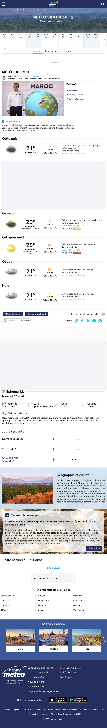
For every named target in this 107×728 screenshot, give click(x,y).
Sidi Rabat (47, 10)
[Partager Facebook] (82, 321)
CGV (30, 709)
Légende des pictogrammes (43, 691)
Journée (37, 51)
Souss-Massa (17, 10)
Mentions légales (11, 709)
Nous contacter (36, 686)
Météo (3, 10)
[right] (104, 39)
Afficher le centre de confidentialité (66, 714)
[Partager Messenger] (94, 321)
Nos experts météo (38, 672)
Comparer (68, 51)
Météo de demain (13, 314)
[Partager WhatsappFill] (100, 321)
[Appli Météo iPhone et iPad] (58, 700)
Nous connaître (36, 677)
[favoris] (72, 17)
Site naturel (53, 567)
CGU (24, 709)
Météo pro (66, 677)
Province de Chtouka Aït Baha (32, 10)
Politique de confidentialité (91, 709)
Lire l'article (94, 548)
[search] (102, 4)
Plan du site (40, 709)
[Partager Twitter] (88, 321)
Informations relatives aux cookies (62, 709)
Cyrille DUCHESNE (31, 76)
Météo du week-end (36, 314)
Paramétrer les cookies (38, 714)
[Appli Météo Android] (78, 700)
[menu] (4, 4)
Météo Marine (68, 672)
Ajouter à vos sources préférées (19, 321)
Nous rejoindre (36, 681)
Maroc (9, 10)
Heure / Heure (52, 51)
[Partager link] (76, 321)
